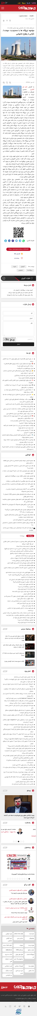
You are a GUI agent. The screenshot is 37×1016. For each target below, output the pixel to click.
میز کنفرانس (9, 975)
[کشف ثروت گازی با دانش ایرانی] (31, 919)
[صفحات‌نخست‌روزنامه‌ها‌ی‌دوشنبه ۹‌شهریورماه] (18, 861)
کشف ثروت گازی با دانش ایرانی (20, 922)
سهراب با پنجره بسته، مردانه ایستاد (19, 913)
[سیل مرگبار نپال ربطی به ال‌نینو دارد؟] (31, 892)
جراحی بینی (20, 938)
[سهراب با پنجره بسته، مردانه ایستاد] (31, 910)
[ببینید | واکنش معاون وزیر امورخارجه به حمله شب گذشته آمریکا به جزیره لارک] (18, 804)
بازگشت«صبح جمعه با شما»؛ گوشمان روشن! (14, 661)
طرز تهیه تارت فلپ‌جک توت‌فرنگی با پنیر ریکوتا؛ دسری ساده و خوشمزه (18, 529)
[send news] (7, 21)
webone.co (9, 950)
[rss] (7, 1006)
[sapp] (30, 1006)
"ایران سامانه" (24, 1002)
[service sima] (24, 3)
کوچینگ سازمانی (19, 966)
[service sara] (28, 3)
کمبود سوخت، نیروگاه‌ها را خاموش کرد (23, 290)
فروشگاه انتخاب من (30, 955)
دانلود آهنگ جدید (7, 945)
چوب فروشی (9, 934)
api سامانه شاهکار (18, 934)
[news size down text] (10, 83)
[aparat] (25, 1006)
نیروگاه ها (30, 270)
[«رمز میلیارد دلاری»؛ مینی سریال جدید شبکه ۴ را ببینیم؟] (29, 655)
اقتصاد (31, 16)
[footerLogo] (24, 987)
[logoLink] (27, 8)
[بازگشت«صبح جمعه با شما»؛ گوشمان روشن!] (29, 663)
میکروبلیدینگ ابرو (18, 959)
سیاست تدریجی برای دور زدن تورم (18, 829)
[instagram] (11, 1006)
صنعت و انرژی (23, 16)
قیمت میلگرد (9, 971)
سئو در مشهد (31, 950)
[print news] (4, 21)
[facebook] (13, 241)
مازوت (14, 267)
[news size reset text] (7, 83)
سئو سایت (31, 934)
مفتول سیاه (31, 966)
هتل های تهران (19, 954)
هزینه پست (31, 945)
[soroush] (5, 241)
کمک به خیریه (8, 954)
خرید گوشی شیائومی (9, 939)
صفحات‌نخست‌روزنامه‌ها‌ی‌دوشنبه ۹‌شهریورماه (23, 874)
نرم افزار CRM (19, 950)
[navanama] (34, 3)
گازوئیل (22, 267)
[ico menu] (3, 8)
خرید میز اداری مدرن (19, 972)
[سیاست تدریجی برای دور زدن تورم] (31, 831)
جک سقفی (31, 971)
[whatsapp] (23, 241)
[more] (5, 629)
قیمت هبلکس (8, 966)
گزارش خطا (17, 254)
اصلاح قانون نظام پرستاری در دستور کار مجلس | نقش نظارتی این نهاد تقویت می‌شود (15, 903)
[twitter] (16, 241)
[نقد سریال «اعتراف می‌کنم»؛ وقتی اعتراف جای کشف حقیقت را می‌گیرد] (29, 646)
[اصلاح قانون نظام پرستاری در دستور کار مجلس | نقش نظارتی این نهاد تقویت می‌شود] (31, 901)
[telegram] (20, 241)
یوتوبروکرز (31, 938)
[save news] (10, 21)
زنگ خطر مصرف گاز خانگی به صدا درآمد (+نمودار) (20, 295)
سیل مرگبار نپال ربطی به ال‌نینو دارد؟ (19, 893)
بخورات (21, 945)
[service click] (19, 3)
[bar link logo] (4, 3)
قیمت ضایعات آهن (8, 960)
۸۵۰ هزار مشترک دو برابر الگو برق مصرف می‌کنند (20, 293)
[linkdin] (9, 241)
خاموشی (20, 270)
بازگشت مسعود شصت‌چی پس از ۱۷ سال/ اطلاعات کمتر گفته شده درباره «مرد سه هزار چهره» (14, 638)
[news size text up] (4, 83)
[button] (23, 841)
